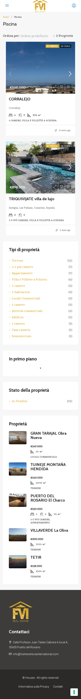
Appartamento (22, 273)
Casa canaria (21, 330)
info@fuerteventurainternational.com (36, 654)
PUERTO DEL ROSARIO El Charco (47, 498)
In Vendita (52, 46)
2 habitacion (21, 292)
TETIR (35, 557)
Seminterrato (21, 336)
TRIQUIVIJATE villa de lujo (31, 198)
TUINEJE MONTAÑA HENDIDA (48, 466)
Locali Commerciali (26, 298)
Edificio (18, 317)
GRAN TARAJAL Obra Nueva (48, 435)
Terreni (17, 260)
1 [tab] (42, 370)
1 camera (18, 323)
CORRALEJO (19, 99)
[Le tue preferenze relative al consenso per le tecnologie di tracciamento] (74, 692)
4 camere (18, 304)
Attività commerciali (27, 311)
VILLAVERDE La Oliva (49, 530)
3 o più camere (22, 267)
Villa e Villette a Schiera (29, 279)
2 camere (18, 286)
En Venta (65, 46)
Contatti (58, 686)
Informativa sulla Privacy (33, 686)
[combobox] (38, 36)
